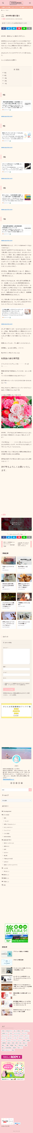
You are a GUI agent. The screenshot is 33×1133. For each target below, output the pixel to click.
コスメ (10, 1035)
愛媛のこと (6, 878)
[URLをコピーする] (29, 28)
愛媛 (7, 1045)
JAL (15, 1031)
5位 (5, 73)
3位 (5, 78)
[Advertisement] (16, 493)
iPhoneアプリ (9, 1031)
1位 (5, 83)
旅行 (16, 1045)
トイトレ (4, 1038)
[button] (3, 28)
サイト (4, 678)
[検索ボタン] (3, 3)
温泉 (26, 1045)
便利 (24, 1040)
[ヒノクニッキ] (16, 3)
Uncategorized (7, 811)
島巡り (3, 1045)
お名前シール (4, 1033)
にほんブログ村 (5, 1126)
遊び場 (5, 855)
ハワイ (15, 1038)
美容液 (14, 1047)
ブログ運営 (6, 833)
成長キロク (6, 846)
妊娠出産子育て (7, 840)
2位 (5, 81)
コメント (5, 647)
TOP (22, 1031)
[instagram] (14, 783)
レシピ (14, 1040)
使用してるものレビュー (10, 824)
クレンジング (4, 1035)
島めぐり (25, 1043)
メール (5, 672)
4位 (5, 75)
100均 (3, 1031)
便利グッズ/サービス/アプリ (10, 865)
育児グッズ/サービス (9, 843)
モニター (7, 821)
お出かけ (6, 861)
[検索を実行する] (30, 789)
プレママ (27, 1038)
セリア (21, 1035)
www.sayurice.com (6, 116)
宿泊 (20, 1043)
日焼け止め (20, 1045)
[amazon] (19, 783)
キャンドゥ (24, 1033)
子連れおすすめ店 (8, 858)
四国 (13, 1043)
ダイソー (27, 1035)
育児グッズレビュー (6, 1050)
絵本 (5, 849)
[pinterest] (16, 783)
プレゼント (20, 1038)
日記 (4, 18)
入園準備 (4, 1043)
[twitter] (11, 783)
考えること (6, 871)
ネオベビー (9, 1038)
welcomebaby (7, 836)
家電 (17, 1043)
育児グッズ (20, 1047)
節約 (5, 818)
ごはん (10, 1033)
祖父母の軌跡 (8, 1047)
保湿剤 (28, 1040)
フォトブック (7, 830)
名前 (4, 666)
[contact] (22, 783)
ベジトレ (4, 1040)
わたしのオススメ (8, 827)
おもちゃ (6, 852)
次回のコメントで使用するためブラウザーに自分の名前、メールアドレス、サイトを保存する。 (17, 684)
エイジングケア (17, 1033)
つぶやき (5, 868)
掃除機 (11, 1045)
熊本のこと (6, 874)
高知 (13, 1050)
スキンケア (16, 1035)
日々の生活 (6, 814)
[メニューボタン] (30, 3)
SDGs (18, 1031)
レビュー (19, 1040)
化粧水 (8, 1043)
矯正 (3, 1047)
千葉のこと (6, 881)
